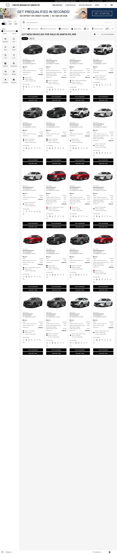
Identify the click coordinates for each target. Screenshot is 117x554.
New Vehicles (57, 5)
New (4, 21)
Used (15, 21)
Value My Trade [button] (33, 100)
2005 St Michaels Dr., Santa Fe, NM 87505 (65, 1)
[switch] (4, 22)
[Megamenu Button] (111, 5)
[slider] (2, 31)
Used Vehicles (70, 5)
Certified (9, 21)
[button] (106, 5)
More (97, 5)
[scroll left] (24, 28)
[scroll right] (112, 28)
